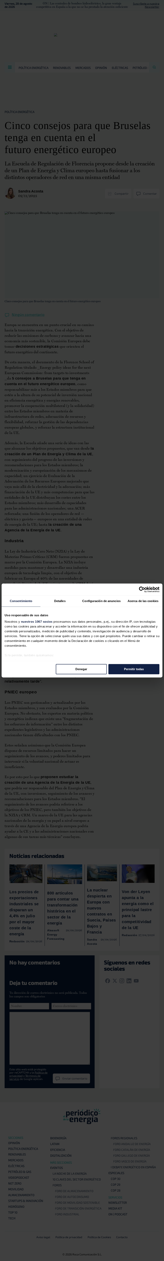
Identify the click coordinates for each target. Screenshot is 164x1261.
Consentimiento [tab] (21, 601)
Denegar (81, 669)
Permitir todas (134, 669)
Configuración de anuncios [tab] (101, 601)
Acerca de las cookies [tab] (143, 601)
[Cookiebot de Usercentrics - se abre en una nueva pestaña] (141, 589)
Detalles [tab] (60, 601)
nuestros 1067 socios (37, 621)
